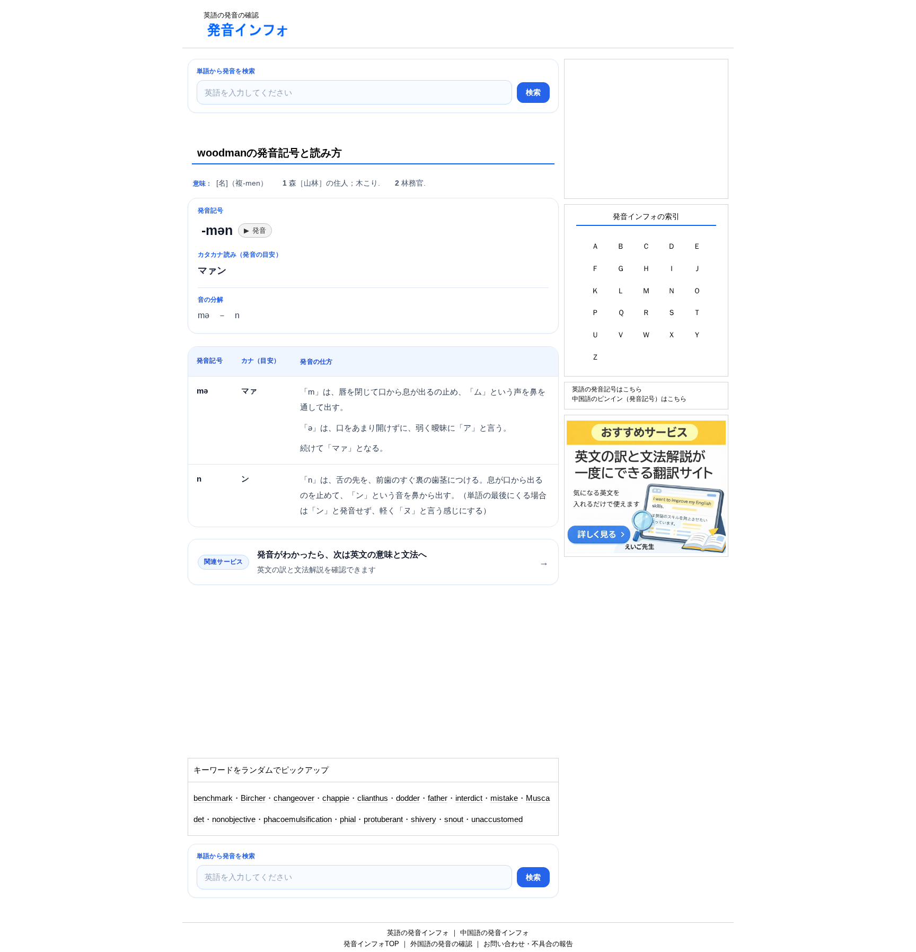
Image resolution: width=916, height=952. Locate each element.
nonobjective (234, 819)
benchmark (213, 798)
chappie (335, 798)
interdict (468, 798)
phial (348, 819)
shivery (423, 819)
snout (453, 819)
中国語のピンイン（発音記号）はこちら (629, 398)
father (437, 798)
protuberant (383, 819)
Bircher (253, 798)
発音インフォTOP (371, 944)
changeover (294, 798)
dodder (408, 798)
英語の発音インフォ (418, 933)
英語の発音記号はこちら (607, 389)
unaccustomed (497, 819)
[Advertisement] (492, 24)
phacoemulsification (297, 819)
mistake (504, 798)
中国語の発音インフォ (494, 933)
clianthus (372, 798)
